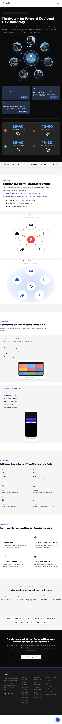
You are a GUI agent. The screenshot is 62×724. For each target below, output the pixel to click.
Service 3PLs (37, 697)
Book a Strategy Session (31, 657)
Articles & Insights (50, 689)
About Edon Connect (51, 677)
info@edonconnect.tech (52, 694)
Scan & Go (25, 697)
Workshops (49, 686)
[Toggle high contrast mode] (58, 719)
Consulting (48, 683)
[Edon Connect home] (8, 3)
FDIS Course (49, 680)
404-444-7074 (50, 692)
